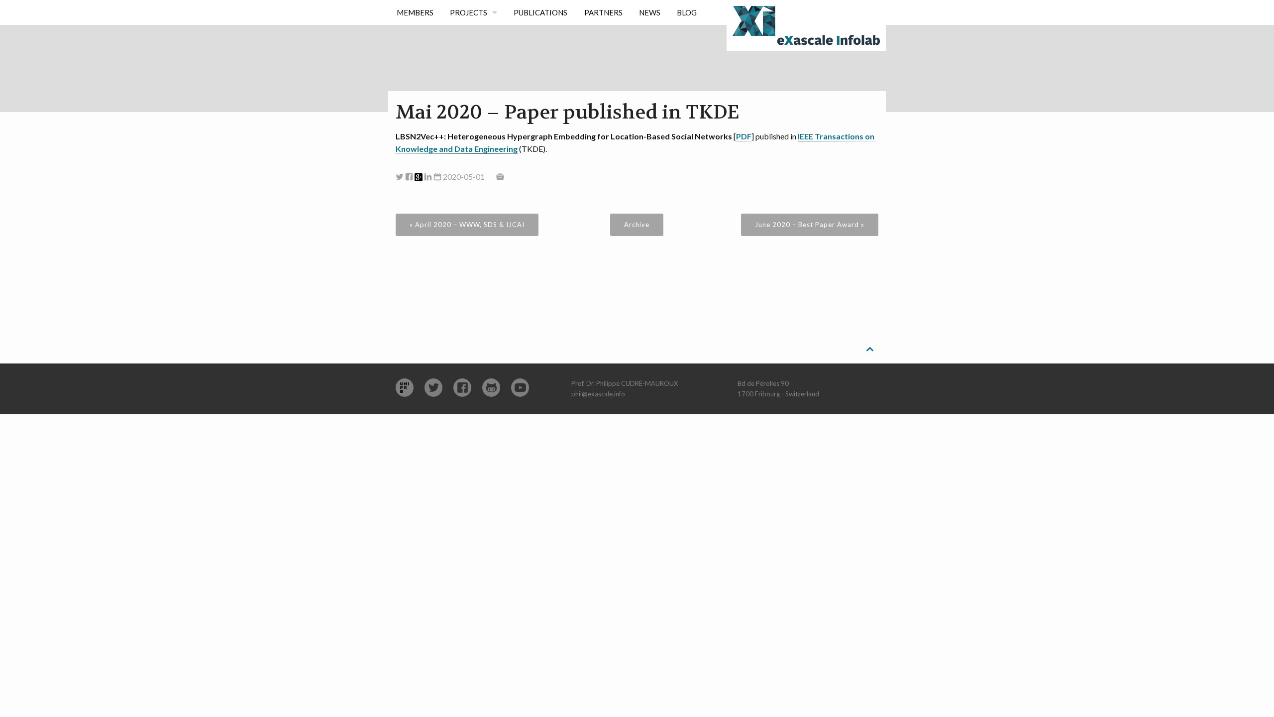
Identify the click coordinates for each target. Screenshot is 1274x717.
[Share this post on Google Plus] (419, 177)
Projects (468, 12)
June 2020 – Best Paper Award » (809, 225)
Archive (636, 225)
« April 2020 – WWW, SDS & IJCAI (467, 225)
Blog (687, 12)
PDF (743, 136)
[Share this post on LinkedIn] (428, 177)
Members (415, 12)
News (649, 12)
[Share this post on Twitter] (400, 177)
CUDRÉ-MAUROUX (649, 383)
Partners (603, 12)
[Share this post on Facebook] (409, 177)
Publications (540, 12)
